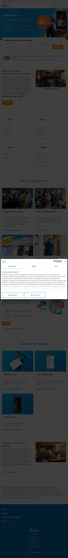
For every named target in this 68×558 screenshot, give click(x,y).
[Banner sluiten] (65, 261)
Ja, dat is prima (12, 295)
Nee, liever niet (35, 295)
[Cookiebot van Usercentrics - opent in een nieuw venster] (54, 261)
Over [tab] (56, 266)
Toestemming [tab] (12, 266)
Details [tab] (34, 266)
